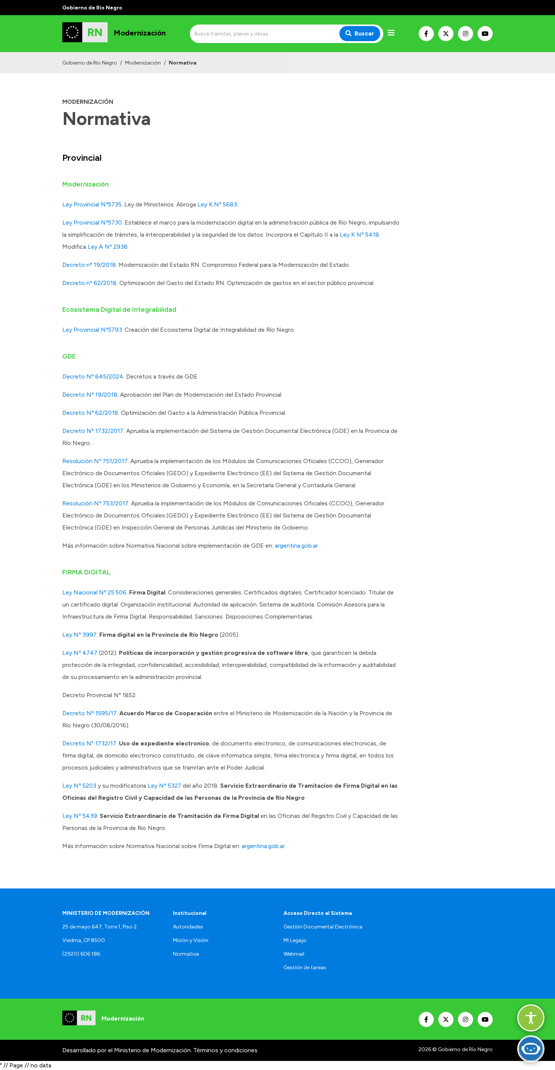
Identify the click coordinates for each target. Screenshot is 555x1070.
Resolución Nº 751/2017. (95, 461)
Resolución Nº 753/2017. (96, 503)
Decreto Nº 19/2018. (90, 394)
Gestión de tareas (305, 967)
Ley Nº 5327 (164, 785)
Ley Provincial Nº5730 (92, 222)
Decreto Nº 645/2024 (92, 376)
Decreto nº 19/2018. (89, 264)
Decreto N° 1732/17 (89, 743)
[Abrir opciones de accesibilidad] (530, 1018)
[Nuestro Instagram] (465, 33)
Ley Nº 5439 (79, 815)
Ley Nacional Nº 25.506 (94, 592)
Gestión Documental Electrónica (323, 927)
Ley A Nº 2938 (108, 246)
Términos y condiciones (225, 1050)
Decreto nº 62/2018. (90, 282)
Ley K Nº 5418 (359, 234)
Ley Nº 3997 (79, 634)
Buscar (364, 33)
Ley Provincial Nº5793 (92, 329)
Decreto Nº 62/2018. (90, 412)
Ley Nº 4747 (79, 652)
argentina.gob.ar (296, 545)
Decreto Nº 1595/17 (89, 713)
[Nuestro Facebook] (426, 33)
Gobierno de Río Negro (89, 63)
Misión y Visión (190, 940)
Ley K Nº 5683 (217, 204)
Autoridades (188, 927)
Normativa (186, 954)
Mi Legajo (295, 940)
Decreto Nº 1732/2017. (93, 430)
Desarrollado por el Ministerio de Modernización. (127, 1050)
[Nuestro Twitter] (445, 33)
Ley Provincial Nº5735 (92, 204)
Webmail (294, 954)
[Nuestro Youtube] (485, 33)
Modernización (143, 63)
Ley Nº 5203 (79, 785)
